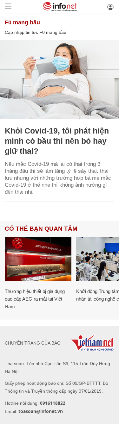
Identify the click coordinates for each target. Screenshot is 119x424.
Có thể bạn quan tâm (41, 228)
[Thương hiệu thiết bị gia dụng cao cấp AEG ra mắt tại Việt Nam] (38, 259)
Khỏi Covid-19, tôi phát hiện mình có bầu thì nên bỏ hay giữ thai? (57, 140)
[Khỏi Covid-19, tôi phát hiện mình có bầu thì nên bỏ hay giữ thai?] (59, 79)
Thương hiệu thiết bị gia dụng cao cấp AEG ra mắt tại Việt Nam (35, 299)
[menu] (8, 7)
